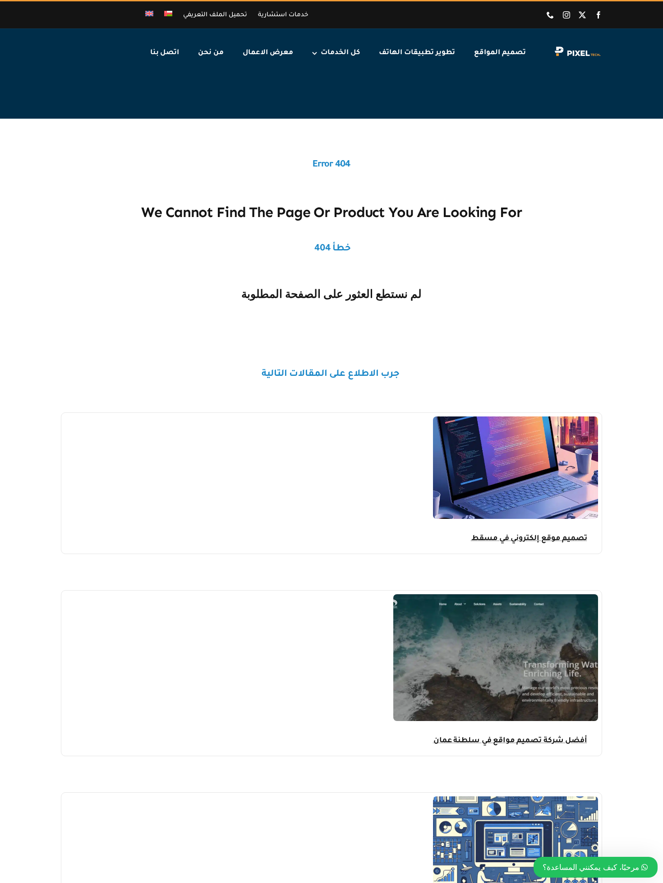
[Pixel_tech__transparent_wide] (577, 49)
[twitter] (582, 14)
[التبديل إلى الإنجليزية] (149, 15)
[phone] (550, 14)
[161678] (515, 420)
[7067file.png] (515, 800)
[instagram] (566, 14)
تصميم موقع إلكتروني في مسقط (529, 539)
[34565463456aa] (495, 598)
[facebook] (598, 14)
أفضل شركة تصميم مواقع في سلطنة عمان (510, 741)
